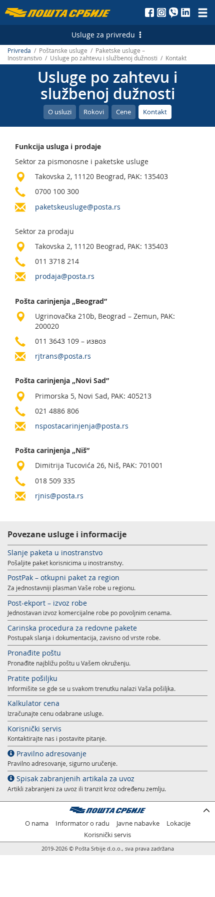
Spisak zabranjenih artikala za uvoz (74, 778)
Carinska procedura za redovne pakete (72, 628)
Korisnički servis (35, 728)
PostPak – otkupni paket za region (64, 577)
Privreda (19, 50)
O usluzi (60, 111)
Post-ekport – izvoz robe (47, 603)
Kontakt (155, 111)
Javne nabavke (138, 823)
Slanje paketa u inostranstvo (55, 552)
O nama (36, 823)
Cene (123, 111)
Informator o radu (83, 823)
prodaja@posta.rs (64, 276)
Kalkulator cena (34, 703)
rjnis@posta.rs (59, 495)
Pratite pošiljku (33, 678)
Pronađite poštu (34, 653)
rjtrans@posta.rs (63, 356)
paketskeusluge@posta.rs (77, 207)
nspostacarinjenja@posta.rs (81, 426)
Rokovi (94, 111)
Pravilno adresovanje (50, 753)
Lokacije (178, 823)
